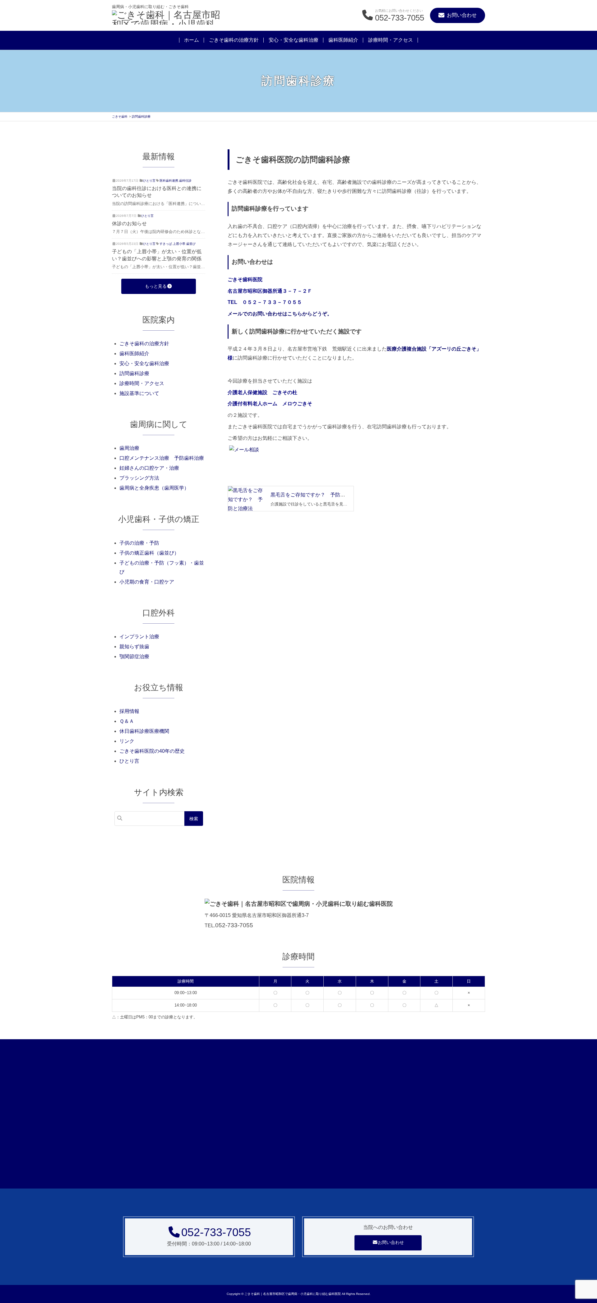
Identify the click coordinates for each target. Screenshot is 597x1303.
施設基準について (139, 393)
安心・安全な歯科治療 (293, 40)
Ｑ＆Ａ (126, 721)
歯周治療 (129, 448)
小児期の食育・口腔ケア (146, 581)
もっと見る (156, 286)
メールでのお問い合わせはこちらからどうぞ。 (280, 313)
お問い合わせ (391, 1242)
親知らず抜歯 (134, 646)
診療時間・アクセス (390, 40)
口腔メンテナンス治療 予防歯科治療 (161, 458)
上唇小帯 (179, 243)
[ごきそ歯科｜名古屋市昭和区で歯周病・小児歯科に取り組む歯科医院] (168, 18)
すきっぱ (166, 243)
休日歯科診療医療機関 (144, 731)
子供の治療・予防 (139, 543)
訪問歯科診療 (134, 373)
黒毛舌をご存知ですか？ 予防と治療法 (315, 494)
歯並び (191, 243)
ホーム (191, 40)
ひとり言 (149, 180)
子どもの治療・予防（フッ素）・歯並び (161, 567)
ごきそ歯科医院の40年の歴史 (152, 751)
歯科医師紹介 (343, 40)
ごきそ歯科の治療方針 (234, 40)
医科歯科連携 (169, 180)
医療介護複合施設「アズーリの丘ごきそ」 (434, 348)
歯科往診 (185, 180)
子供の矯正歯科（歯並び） (149, 553)
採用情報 (129, 711)
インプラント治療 (139, 636)
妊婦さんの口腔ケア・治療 (149, 468)
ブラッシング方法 (139, 478)
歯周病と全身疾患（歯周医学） (154, 488)
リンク (126, 741)
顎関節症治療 (134, 656)
